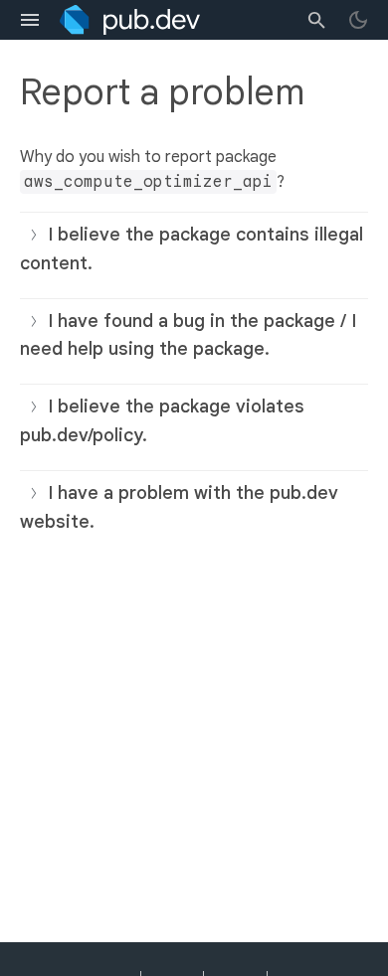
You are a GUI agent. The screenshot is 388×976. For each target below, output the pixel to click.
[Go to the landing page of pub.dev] (130, 20)
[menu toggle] (30, 20)
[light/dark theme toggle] (358, 20)
